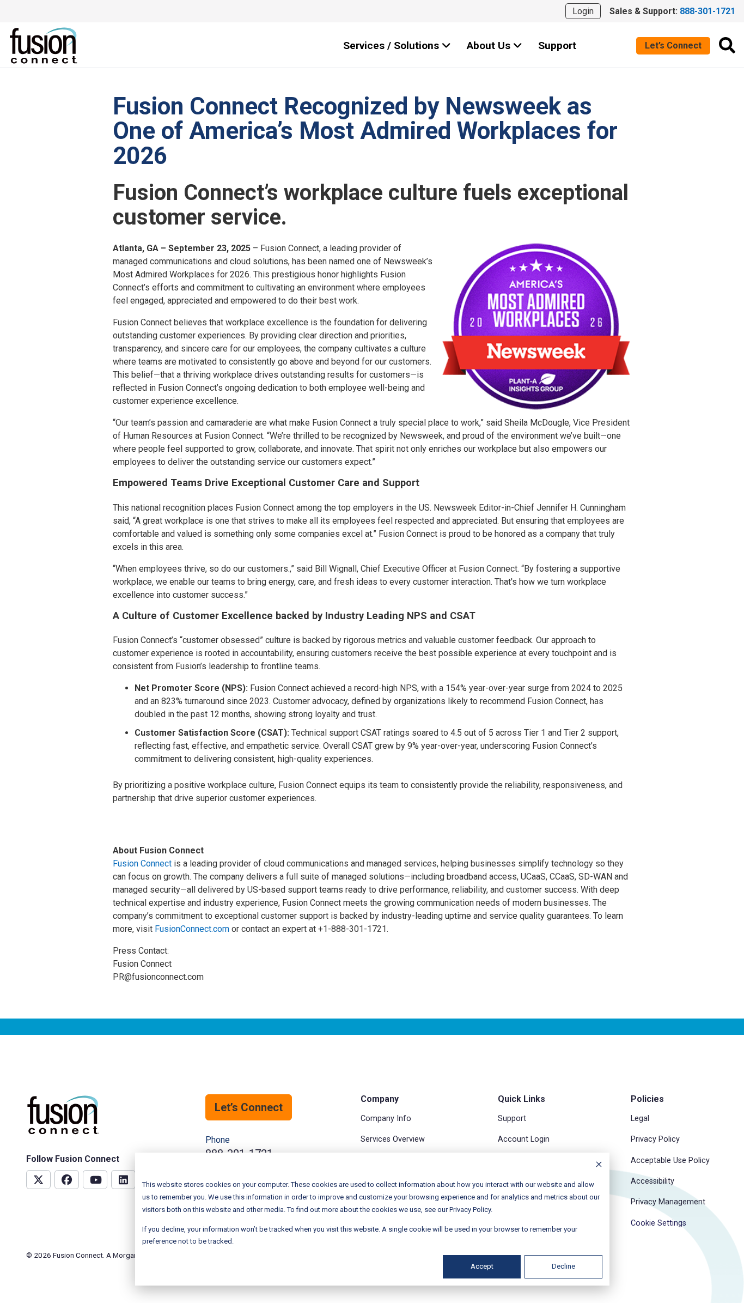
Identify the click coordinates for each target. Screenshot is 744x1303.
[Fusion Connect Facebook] (66, 1179)
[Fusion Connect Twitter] (38, 1179)
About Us (490, 45)
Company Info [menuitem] (386, 1118)
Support (557, 45)
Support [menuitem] (512, 1118)
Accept (482, 1266)
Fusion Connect (142, 863)
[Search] (727, 45)
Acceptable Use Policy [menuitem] (670, 1160)
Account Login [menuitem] (524, 1139)
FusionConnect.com (192, 929)
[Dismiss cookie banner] (598, 1166)
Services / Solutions (392, 45)
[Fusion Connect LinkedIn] (123, 1179)
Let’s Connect (673, 45)
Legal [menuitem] (640, 1118)
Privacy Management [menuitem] (668, 1202)
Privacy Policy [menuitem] (655, 1139)
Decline (563, 1266)
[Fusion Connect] (44, 45)
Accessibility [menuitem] (652, 1181)
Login (583, 11)
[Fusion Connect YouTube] (95, 1179)
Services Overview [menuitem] (393, 1139)
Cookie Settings (658, 1223)
